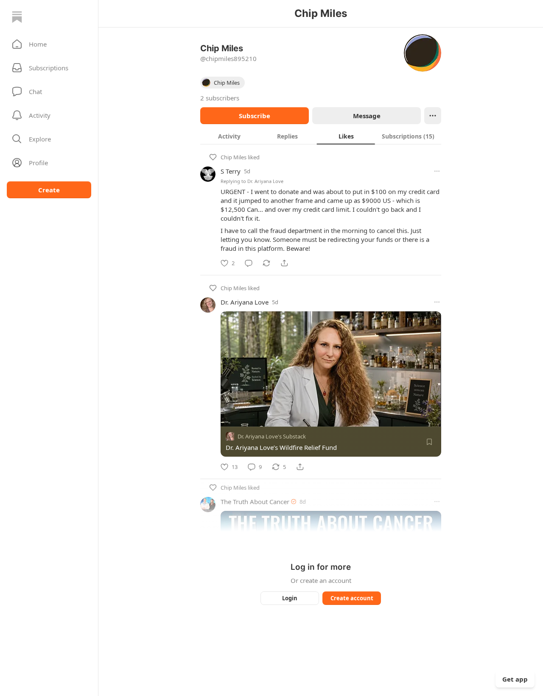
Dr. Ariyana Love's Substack (272, 436)
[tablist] (320, 136)
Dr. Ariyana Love (265, 181)
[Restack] (266, 263)
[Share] (284, 263)
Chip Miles (233, 157)
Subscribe (254, 115)
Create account (351, 598)
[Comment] (248, 263)
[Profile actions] (432, 115)
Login (289, 598)
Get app (515, 679)
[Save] (429, 442)
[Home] (17, 17)
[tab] (229, 136)
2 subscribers (219, 98)
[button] (49, 44)
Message (367, 115)
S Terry (231, 171)
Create (49, 190)
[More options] (437, 171)
